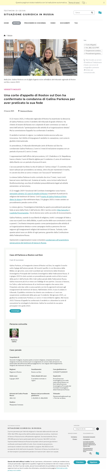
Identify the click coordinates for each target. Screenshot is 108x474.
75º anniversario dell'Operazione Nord (88, 450)
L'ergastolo (86, 439)
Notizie (16, 23)
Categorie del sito (81, 429)
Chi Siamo (74, 437)
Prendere (80, 462)
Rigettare (93, 462)
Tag (76, 23)
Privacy (75, 439)
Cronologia (15, 311)
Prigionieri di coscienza (35, 23)
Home (6, 23)
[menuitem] (6, 23)
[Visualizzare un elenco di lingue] (84, 3)
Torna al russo (74, 3)
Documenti (65, 23)
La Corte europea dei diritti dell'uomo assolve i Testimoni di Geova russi (89, 444)
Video (52, 23)
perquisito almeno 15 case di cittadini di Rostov (29, 193)
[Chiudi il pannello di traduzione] (104, 2)
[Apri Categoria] (97, 428)
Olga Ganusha (62, 210)
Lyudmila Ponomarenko (19, 213)
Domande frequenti (89, 437)
